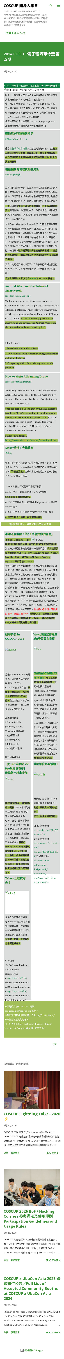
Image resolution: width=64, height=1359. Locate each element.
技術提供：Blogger (34, 1350)
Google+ (21, 1028)
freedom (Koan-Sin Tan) (17, 295)
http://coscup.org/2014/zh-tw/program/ (30, 528)
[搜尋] (51, 5)
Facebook (28, 1023)
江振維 (8, 453)
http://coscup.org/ (44, 1015)
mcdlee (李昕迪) (13, 174)
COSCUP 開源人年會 (21, 5)
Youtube (9, 1028)
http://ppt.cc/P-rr (16, 978)
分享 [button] (54, 1044)
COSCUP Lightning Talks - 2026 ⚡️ (32, 1116)
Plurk (48, 1023)
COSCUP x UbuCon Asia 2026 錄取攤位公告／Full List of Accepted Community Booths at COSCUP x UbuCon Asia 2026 (32, 1288)
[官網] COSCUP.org (15, 32)
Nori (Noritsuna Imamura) (18, 381)
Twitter (39, 1023)
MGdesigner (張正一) (16, 139)
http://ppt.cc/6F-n (16, 991)
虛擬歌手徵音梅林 (18, 148)
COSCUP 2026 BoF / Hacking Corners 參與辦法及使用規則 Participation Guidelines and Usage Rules (30, 1219)
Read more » (53, 1152)
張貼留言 (15, 1152)
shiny (33, 278)
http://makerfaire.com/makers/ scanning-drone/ (31, 440)
